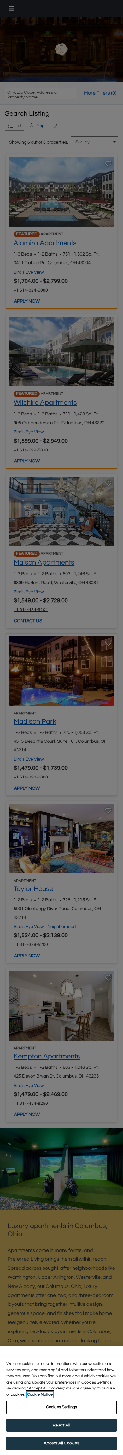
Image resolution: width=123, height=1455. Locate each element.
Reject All (61, 1425)
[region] (61, 1400)
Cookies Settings (61, 1407)
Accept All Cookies (61, 1443)
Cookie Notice (40, 1394)
